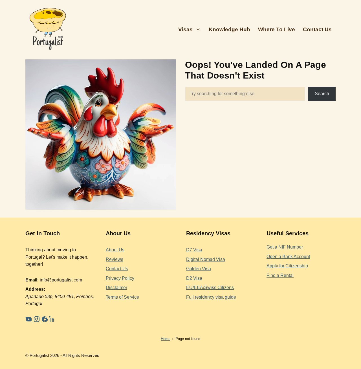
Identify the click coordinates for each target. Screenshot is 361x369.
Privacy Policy (120, 278)
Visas (185, 29)
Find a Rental (280, 275)
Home (165, 339)
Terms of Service (122, 297)
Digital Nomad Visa (205, 259)
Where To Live (276, 29)
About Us (115, 249)
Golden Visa (198, 268)
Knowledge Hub (229, 29)
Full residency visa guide (211, 297)
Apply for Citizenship (287, 265)
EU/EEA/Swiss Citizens (210, 287)
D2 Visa (194, 278)
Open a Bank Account (288, 256)
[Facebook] (45, 321)
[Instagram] (37, 321)
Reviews (114, 259)
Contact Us (317, 29)
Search (322, 93)
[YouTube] (29, 321)
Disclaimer (116, 287)
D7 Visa (194, 249)
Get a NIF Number (285, 247)
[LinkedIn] (52, 321)
